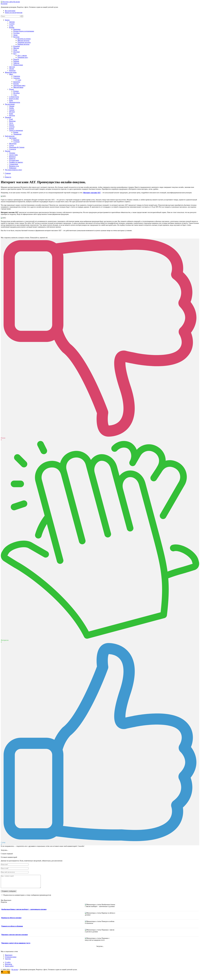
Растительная (9, 104)
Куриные (16, 46)
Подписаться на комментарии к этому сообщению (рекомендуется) (27, 895)
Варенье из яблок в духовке (11, 918)
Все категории (10, 11)
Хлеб (11, 119)
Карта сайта (9, 966)
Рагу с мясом (22, 55)
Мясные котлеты (23, 40)
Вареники (16, 29)
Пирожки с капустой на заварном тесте (15, 943)
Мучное (12, 112)
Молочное (12, 143)
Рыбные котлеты (23, 44)
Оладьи (11, 127)
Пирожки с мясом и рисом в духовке (14, 934)
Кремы (15, 132)
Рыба (11, 100)
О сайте (8, 962)
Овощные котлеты (24, 42)
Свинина (16, 78)
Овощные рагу (23, 57)
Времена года (14, 166)
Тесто (11, 123)
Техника (12, 153)
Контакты (8, 964)
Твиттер (8, 959)
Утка (15, 95)
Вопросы (12, 157)
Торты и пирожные (16, 130)
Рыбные (16, 61)
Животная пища (10, 72)
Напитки (12, 70)
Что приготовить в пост (13, 170)
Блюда (7, 20)
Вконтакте (8, 955)
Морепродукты (14, 102)
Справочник (13, 164)
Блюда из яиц (14, 98)
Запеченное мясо (19, 85)
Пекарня (8, 117)
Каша (11, 113)
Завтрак (12, 22)
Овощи (11, 106)
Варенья (16, 140)
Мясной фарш (18, 87)
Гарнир (11, 110)
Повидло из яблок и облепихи (12, 926)
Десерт (11, 68)
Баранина (16, 82)
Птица (11, 89)
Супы (11, 25)
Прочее (7, 151)
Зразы (15, 35)
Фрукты (12, 115)
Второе (11, 27)
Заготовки (12, 138)
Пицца (11, 125)
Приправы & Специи (16, 147)
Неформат (12, 168)
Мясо (11, 74)
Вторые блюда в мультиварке (23, 31)
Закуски (12, 67)
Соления (16, 142)
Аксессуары (13, 155)
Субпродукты (14, 97)
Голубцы (16, 33)
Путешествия (14, 160)
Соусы (11, 145)
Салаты (11, 24)
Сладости (12, 149)
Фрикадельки (18, 65)
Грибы (11, 108)
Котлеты (16, 37)
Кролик (16, 83)
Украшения (17, 134)
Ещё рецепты (9, 136)
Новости (12, 158)
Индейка (16, 93)
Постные (16, 52)
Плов (15, 50)
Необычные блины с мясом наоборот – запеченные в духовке (23, 909)
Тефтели (16, 63)
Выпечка (12, 121)
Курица (16, 91)
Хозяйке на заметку (16, 162)
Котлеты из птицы (24, 39)
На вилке (4, 3)
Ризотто (16, 59)
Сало (19, 80)
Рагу (15, 54)
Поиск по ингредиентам (13, 12)
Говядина (16, 76)
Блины (11, 128)
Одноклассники (10, 957)
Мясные (16, 48)
